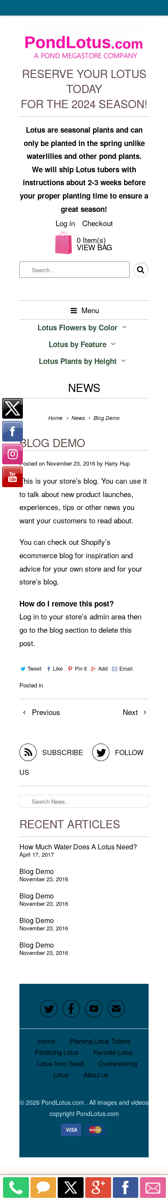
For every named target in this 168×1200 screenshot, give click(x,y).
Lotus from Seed (60, 1063)
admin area (107, 616)
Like (58, 668)
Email (126, 668)
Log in (65, 223)
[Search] (135, 270)
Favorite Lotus (113, 1052)
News (84, 387)
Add (103, 668)
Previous (45, 711)
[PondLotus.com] (84, 45)
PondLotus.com (63, 1102)
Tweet (34, 668)
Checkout (97, 223)
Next (131, 711)
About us (96, 1074)
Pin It (81, 668)
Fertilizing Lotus (57, 1052)
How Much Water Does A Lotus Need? (78, 847)
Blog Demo (36, 871)
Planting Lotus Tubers (100, 1040)
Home (46, 1040)
